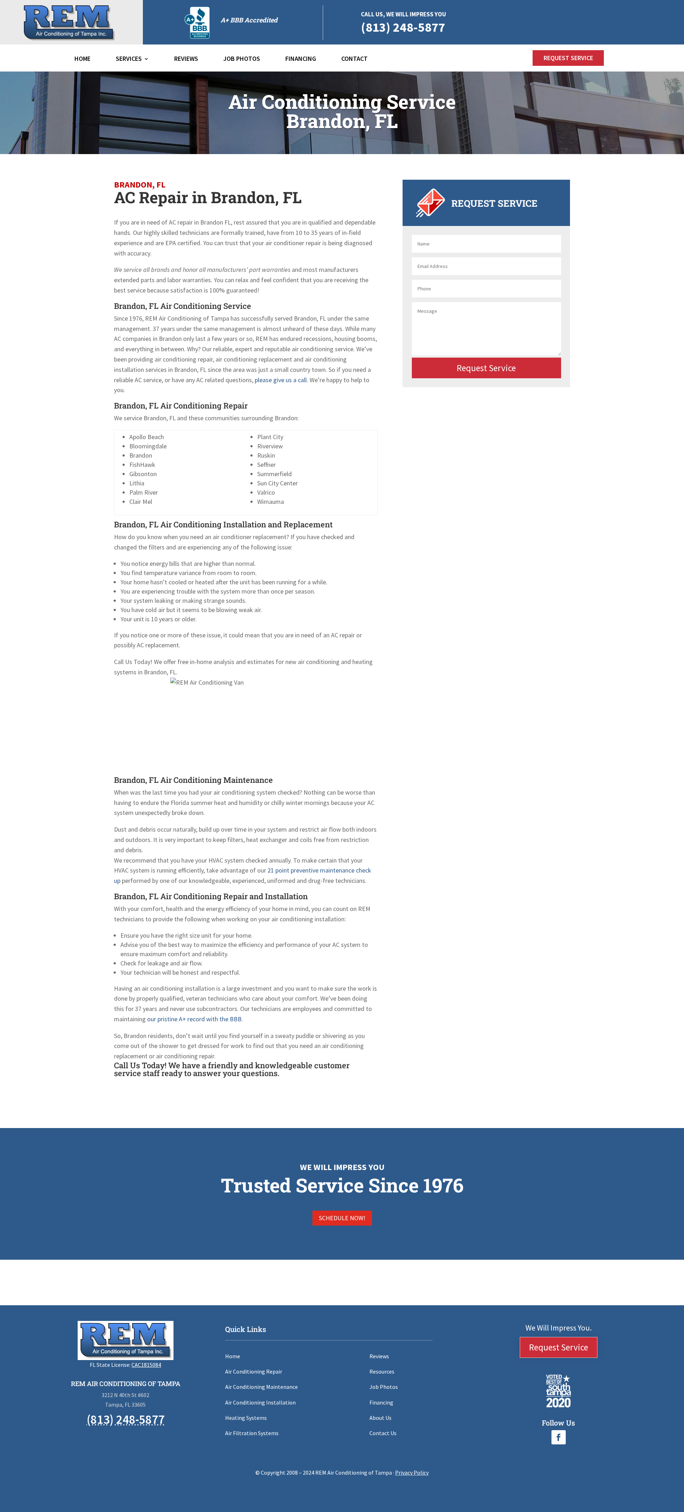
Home (82, 59)
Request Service (568, 58)
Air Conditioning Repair (253, 1371)
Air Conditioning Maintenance (261, 1386)
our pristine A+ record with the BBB (194, 1019)
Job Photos (241, 59)
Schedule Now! (342, 1218)
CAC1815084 (146, 1364)
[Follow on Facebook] (558, 1437)
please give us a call (281, 380)
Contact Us (383, 1433)
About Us (380, 1417)
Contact (354, 59)
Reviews (186, 59)
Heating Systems (246, 1417)
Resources (381, 1371)
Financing (300, 59)
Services (129, 59)
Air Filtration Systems (252, 1433)
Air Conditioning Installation (260, 1402)
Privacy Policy (412, 1472)
